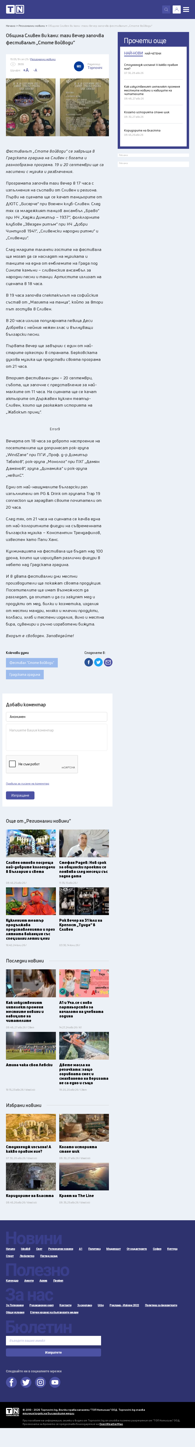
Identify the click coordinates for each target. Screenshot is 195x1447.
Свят (39, 1249)
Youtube (54, 1382)
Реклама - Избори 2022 (124, 1305)
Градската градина (25, 674)
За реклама (84, 1305)
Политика (94, 1249)
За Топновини (15, 1305)
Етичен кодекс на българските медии (54, 1312)
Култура (172, 1249)
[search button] (166, 9)
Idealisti (25, 1249)
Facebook (11, 1382)
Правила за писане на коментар (27, 783)
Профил (58, 1280)
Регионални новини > (33, 25)
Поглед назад (48, 1256)
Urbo (101, 1305)
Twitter (25, 1382)
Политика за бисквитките (161, 1305)
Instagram (40, 1382)
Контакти (65, 1305)
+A (26, 70)
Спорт (10, 1256)
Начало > (12, 25)
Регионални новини (60, 1249)
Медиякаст (113, 1249)
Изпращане (20, 795)
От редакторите (137, 1249)
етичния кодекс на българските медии (48, 1413)
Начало (10, 1249)
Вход (177, 9)
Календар (12, 1280)
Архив (43, 1280)
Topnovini (12, 1412)
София (157, 1249)
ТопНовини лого (15, 9)
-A (35, 70)
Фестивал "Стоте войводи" (32, 662)
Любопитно (27, 1256)
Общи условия (15, 1312)
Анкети (29, 1280)
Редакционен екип (41, 1305)
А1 (80, 1249)
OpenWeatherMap (111, 1424)
